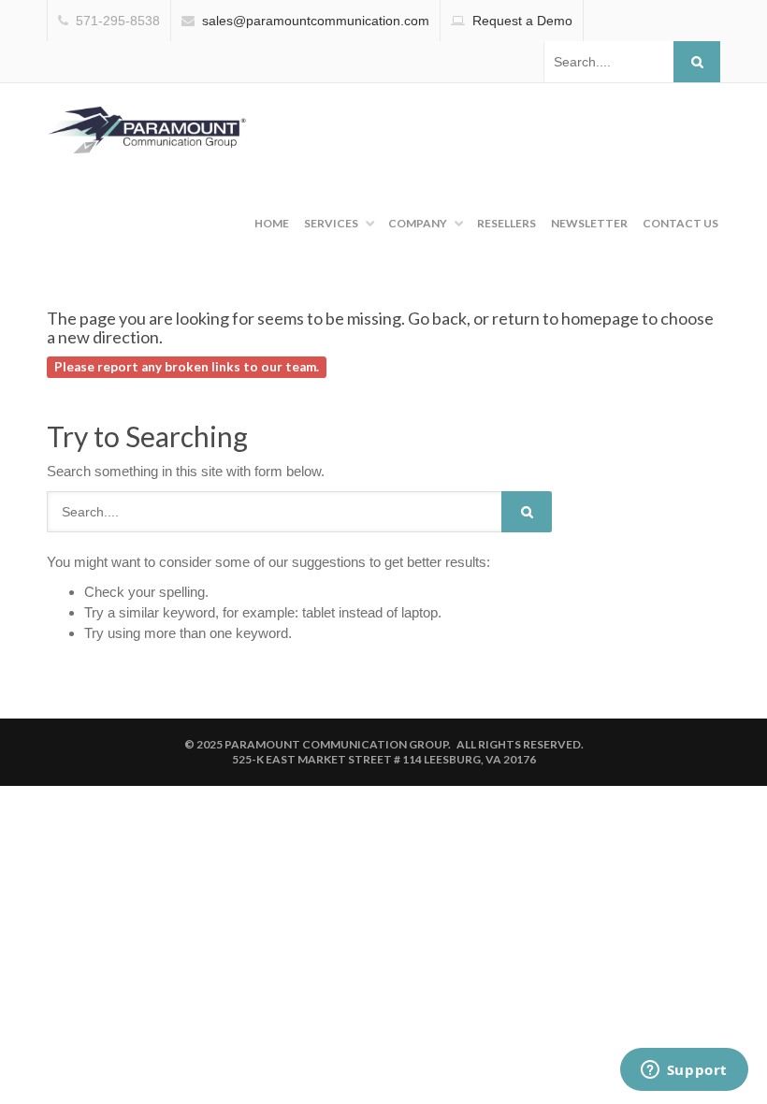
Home (271, 223)
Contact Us (680, 223)
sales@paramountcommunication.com (315, 20)
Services (331, 223)
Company (417, 223)
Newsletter (589, 223)
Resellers (506, 223)
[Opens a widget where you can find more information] (683, 1071)
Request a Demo (522, 20)
